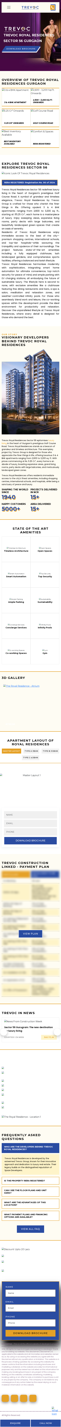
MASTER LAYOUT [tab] (11, 751)
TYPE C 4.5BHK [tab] (30, 757)
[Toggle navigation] (9, 7)
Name (9, 1287)
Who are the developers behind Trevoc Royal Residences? (28, 1148)
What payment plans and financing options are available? (26, 1215)
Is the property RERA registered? (24, 1180)
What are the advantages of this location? (25, 1203)
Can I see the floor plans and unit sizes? (25, 1191)
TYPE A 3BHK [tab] (31, 751)
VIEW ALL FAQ (30, 1229)
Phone (10, 1316)
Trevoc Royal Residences (14, 475)
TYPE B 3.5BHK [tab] (50, 751)
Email (10, 1302)
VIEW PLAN (30, 933)
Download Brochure (30, 1333)
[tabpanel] (30, 775)
